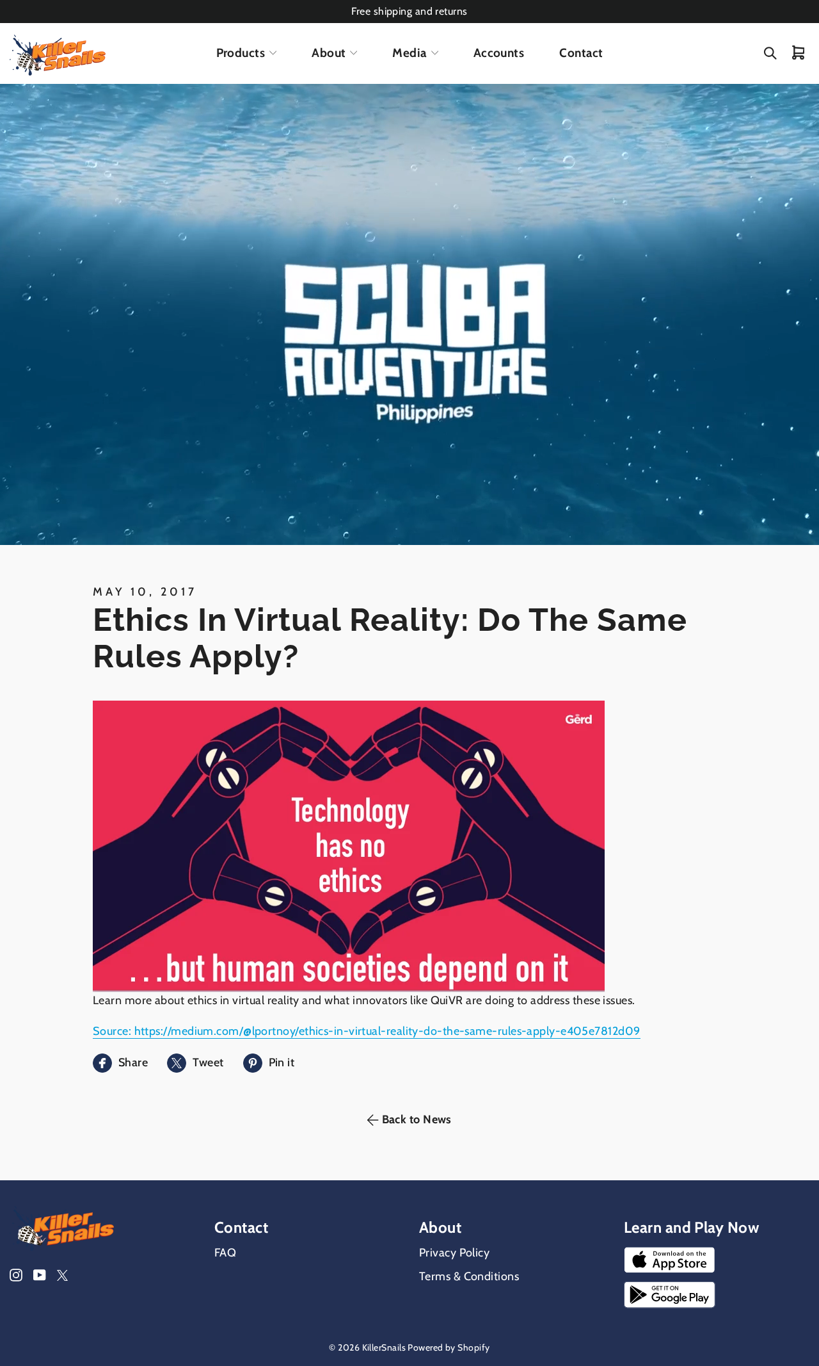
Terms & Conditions (469, 1276)
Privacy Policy (454, 1253)
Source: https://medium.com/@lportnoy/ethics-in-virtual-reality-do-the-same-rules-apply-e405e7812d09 (366, 1031)
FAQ (225, 1253)
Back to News (417, 1119)
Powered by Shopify (448, 1347)
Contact (581, 52)
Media (409, 52)
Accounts (499, 52)
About (329, 52)
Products (241, 52)
